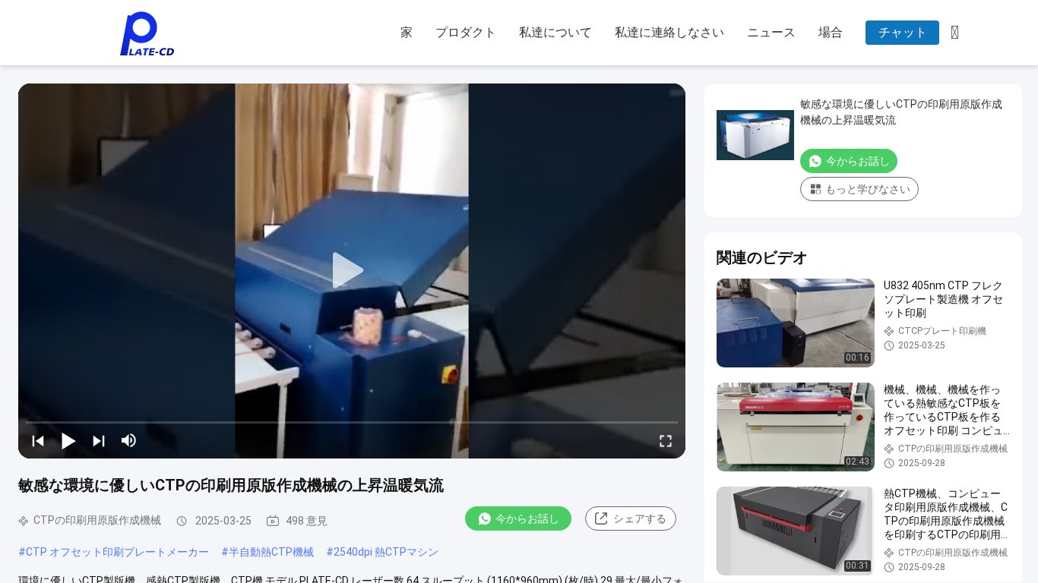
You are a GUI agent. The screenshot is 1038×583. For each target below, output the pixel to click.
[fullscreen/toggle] (665, 440)
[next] (99, 440)
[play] (352, 271)
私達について (555, 32)
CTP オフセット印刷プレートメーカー (117, 552)
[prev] (38, 440)
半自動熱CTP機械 (271, 552)
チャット (902, 32)
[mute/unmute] (129, 440)
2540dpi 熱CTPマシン (386, 552)
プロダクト (465, 32)
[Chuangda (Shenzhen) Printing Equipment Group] (146, 33)
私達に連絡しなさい (669, 32)
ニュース (771, 32)
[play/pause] (68, 440)
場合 (830, 32)
